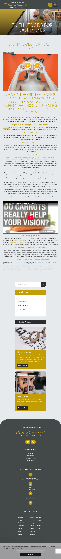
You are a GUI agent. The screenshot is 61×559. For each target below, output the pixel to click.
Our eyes (6, 128)
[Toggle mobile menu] (5, 4)
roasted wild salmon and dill (17, 242)
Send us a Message (30, 507)
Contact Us (21, 313)
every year (48, 186)
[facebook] (27, 442)
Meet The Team (23, 305)
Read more (21, 365)
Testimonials (22, 309)
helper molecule (29, 173)
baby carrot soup (19, 240)
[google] (33, 442)
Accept (30, 555)
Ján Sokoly (23, 262)
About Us (21, 298)
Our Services (22, 302)
